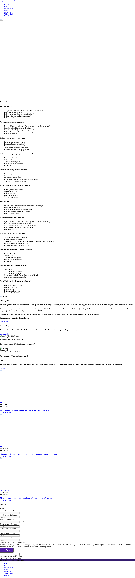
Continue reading (5, 412)
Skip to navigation (6, 1)
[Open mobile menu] (1, 20)
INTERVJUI (4, 490)
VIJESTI (3, 402)
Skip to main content (19, 1)
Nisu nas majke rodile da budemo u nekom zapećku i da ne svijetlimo (28, 454)
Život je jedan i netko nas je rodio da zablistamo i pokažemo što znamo (29, 498)
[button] (67, 338)
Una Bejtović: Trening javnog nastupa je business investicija (24, 410)
